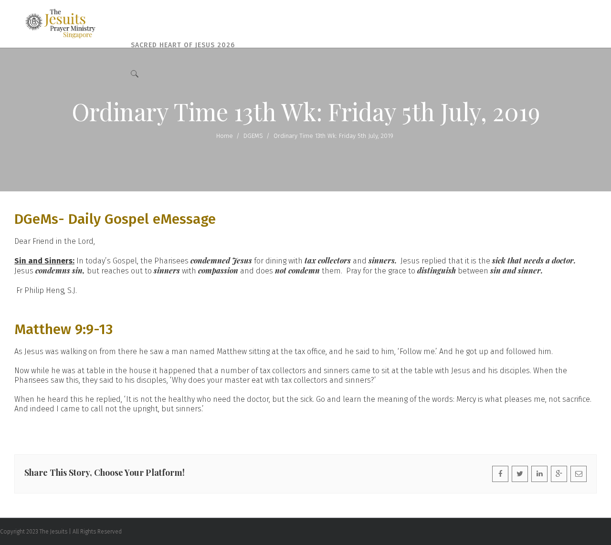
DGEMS (253, 135)
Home (224, 135)
